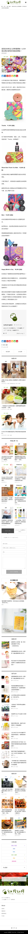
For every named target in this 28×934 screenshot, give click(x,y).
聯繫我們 (3, 911)
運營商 (3, 908)
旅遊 (14, 848)
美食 (14, 858)
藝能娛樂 (14, 861)
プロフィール (19, 333)
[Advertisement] (14, 26)
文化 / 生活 (14, 845)
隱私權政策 (4, 913)
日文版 (3, 915)
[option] (14, 593)
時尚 (14, 851)
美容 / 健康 (5, 344)
